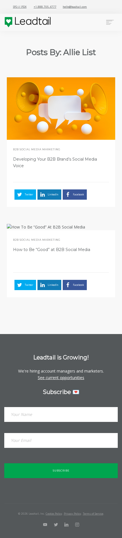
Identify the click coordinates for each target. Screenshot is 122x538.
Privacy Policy (72, 513)
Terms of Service (93, 513)
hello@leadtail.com (75, 7)
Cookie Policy (54, 513)
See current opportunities (61, 377)
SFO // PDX (20, 7)
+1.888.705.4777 (45, 7)
